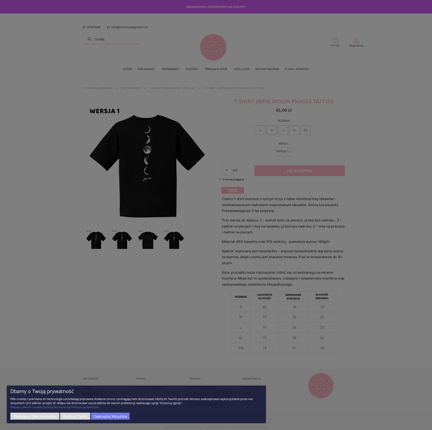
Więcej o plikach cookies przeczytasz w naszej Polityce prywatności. (54, 407)
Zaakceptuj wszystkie (110, 416)
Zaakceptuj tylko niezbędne (35, 416)
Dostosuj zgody (75, 416)
